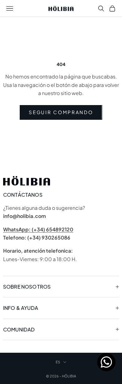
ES (58, 362)
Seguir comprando (61, 112)
